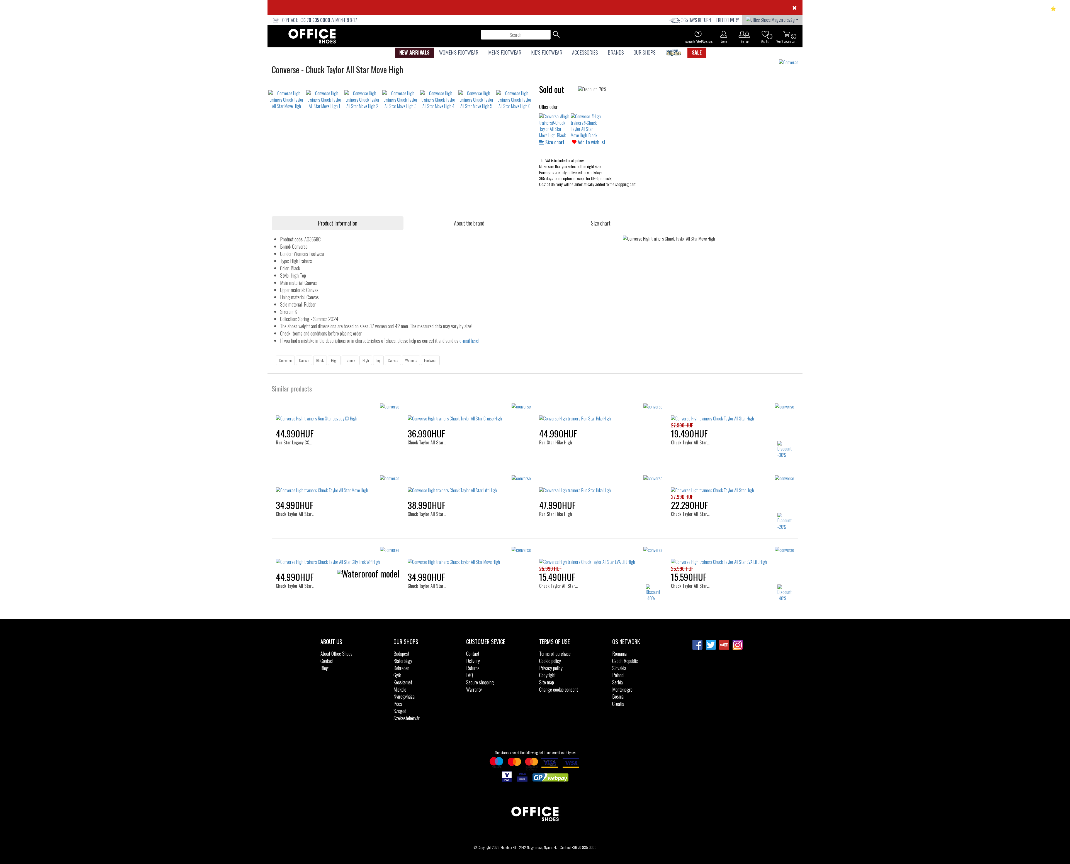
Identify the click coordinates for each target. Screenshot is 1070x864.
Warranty (474, 689)
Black (320, 360)
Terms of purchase (555, 653)
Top (378, 360)
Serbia (617, 682)
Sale (697, 52)
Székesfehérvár (406, 718)
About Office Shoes (336, 653)
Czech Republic (625, 660)
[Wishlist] (765, 34)
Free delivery (727, 20)
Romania (619, 653)
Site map (546, 682)
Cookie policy (550, 660)
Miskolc (399, 689)
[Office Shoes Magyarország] (772, 19)
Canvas (304, 360)
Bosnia (618, 696)
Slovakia (619, 668)
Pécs (397, 703)
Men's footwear (504, 52)
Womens (411, 360)
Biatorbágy (402, 660)
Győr (397, 675)
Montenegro (622, 689)
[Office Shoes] (312, 36)
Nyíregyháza (404, 696)
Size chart (554, 142)
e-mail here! (469, 340)
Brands (616, 52)
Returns (473, 668)
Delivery (473, 660)
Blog (324, 668)
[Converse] (790, 62)
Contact (327, 660)
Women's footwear (458, 52)
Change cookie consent (558, 689)
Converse (285, 360)
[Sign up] (744, 34)
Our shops (645, 52)
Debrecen (401, 668)
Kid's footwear (546, 52)
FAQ (469, 675)
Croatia (618, 703)
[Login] (723, 34)
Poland (618, 675)
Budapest (401, 653)
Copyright (547, 675)
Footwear (430, 360)
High (334, 360)
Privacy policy (551, 668)
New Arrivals (414, 52)
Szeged (399, 710)
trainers (350, 360)
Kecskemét (402, 682)
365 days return (696, 20)
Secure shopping (480, 682)
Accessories (585, 52)
